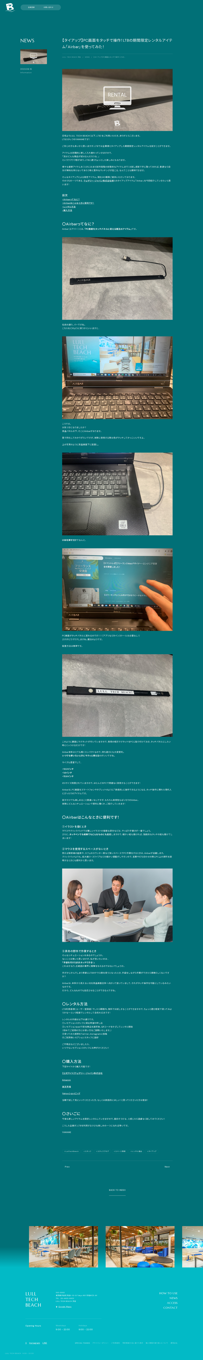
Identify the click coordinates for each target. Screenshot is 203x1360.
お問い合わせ (48, 7)
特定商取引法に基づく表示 (132, 1343)
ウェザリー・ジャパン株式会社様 (99, 180)
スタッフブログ (103, 1151)
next (167, 1166)
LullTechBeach (72, 1151)
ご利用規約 (115, 1343)
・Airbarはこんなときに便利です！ (78, 203)
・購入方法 (67, 210)
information (26, 72)
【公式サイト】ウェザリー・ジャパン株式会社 (82, 1073)
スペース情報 (120, 1151)
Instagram (34, 1343)
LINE (45, 1343)
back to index (117, 1190)
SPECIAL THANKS (82, 1343)
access (172, 1302)
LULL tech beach (33, 1299)
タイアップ (153, 1151)
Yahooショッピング (71, 1093)
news (27, 40)
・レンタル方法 (69, 206)
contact (170, 1307)
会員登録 (31, 7)
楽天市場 (66, 1086)
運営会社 (174, 1343)
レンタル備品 (137, 1151)
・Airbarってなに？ (71, 199)
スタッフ (88, 1151)
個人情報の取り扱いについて (157, 1343)
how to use (168, 1293)
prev (67, 1166)
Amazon (66, 1080)
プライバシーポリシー (100, 1343)
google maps (65, 1307)
